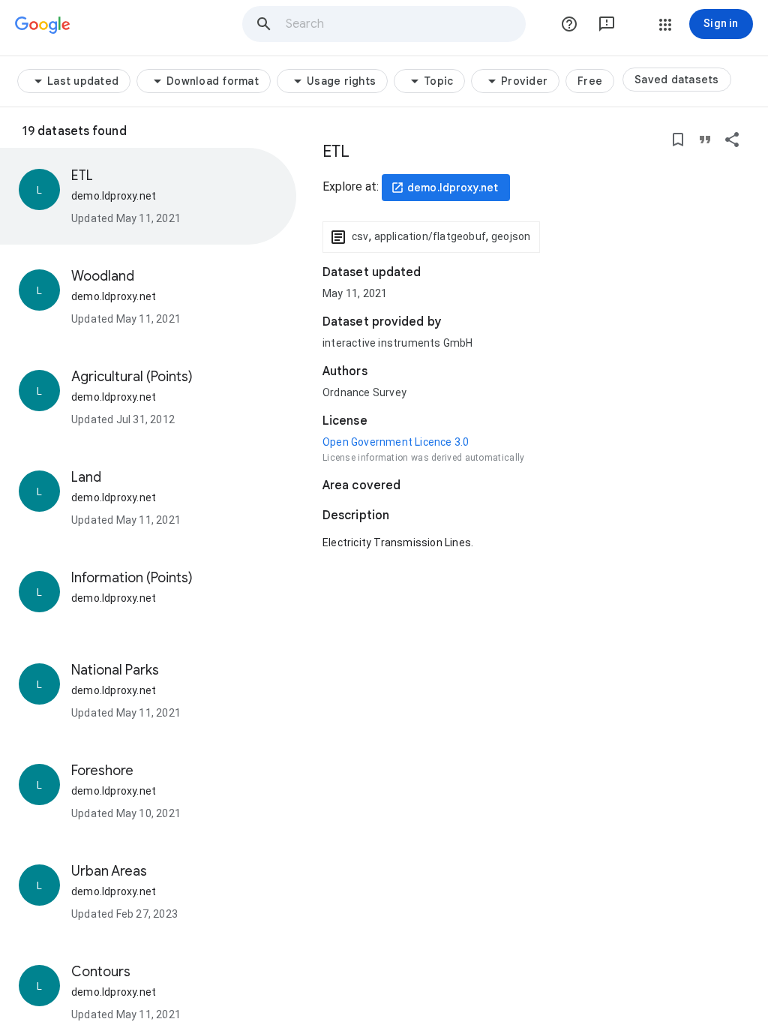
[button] (264, 24)
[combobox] (405, 24)
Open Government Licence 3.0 (395, 442)
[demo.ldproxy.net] (446, 187)
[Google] (42, 26)
